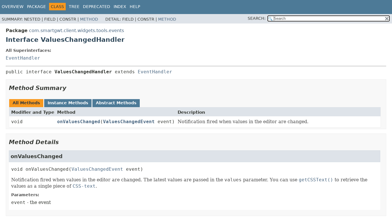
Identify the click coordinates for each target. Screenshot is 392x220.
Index (120, 6)
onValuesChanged (78, 121)
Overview (13, 6)
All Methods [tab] (26, 103)
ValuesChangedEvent (129, 121)
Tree (74, 6)
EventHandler (23, 58)
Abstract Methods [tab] (116, 103)
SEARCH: (257, 18)
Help (135, 6)
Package (36, 6)
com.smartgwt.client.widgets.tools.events (76, 30)
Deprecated (96, 6)
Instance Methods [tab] (68, 103)
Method (89, 19)
